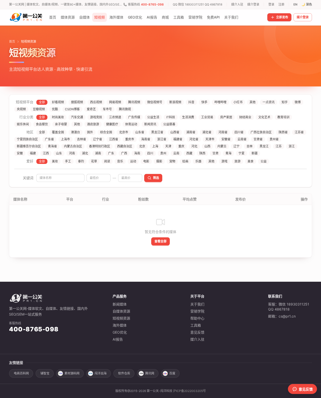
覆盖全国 (58, 132)
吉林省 (81, 139)
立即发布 (282, 17)
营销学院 (195, 17)
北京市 (123, 132)
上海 (155, 146)
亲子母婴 (61, 124)
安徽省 (225, 139)
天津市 (209, 139)
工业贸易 (207, 117)
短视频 (99, 17)
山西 (207, 146)
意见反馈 (197, 332)
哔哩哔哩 (220, 102)
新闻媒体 (120, 304)
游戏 (224, 161)
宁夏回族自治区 (27, 139)
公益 (264, 161)
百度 (172, 373)
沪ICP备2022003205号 (189, 391)
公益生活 (153, 117)
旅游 (237, 161)
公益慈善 (169, 124)
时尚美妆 (58, 117)
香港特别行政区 (99, 146)
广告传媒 (134, 117)
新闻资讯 (150, 124)
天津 (168, 146)
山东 (59, 153)
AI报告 (152, 17)
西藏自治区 (124, 146)
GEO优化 (135, 17)
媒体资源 (68, 17)
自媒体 (84, 17)
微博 (298, 102)
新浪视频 (175, 102)
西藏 (189, 153)
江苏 (279, 146)
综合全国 (106, 132)
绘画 (185, 161)
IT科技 (170, 117)
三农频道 (115, 117)
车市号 (107, 109)
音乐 (120, 161)
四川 (150, 153)
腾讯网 (149, 373)
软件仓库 (124, 373)
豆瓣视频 (39, 109)
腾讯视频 (134, 102)
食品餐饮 (42, 124)
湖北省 (206, 132)
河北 (194, 146)
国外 (90, 132)
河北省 (193, 139)
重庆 (181, 146)
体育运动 (131, 124)
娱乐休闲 (23, 124)
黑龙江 (264, 146)
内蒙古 (221, 146)
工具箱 (178, 17)
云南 (176, 153)
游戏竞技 (96, 117)
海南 (137, 153)
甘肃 (215, 153)
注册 (281, 4)
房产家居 (226, 117)
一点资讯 (269, 102)
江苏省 (299, 132)
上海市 (65, 139)
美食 (251, 161)
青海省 (52, 146)
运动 (133, 161)
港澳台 (75, 132)
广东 (111, 153)
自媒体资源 (121, 311)
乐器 (198, 161)
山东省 (139, 132)
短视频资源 (121, 318)
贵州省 (274, 139)
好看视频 (58, 102)
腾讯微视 (125, 109)
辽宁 (236, 146)
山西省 (174, 132)
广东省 (49, 139)
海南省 (145, 139)
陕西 (202, 153)
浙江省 (161, 139)
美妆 (55, 161)
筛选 (156, 178)
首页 (52, 17)
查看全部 (160, 241)
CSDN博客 (72, 109)
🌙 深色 (306, 4)
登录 (271, 4)
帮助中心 (197, 318)
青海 (228, 153)
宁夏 (241, 153)
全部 (42, 102)
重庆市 (129, 139)
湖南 (98, 153)
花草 (94, 161)
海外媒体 (116, 17)
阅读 (107, 161)
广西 (124, 153)
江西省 (113, 139)
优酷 (55, 109)
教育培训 (283, 117)
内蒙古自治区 (73, 146)
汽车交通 (77, 117)
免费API (213, 17)
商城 (165, 17)
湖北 (85, 153)
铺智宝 (44, 373)
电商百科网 (21, 373)
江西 (46, 153)
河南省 (222, 132)
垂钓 (81, 161)
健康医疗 (112, 124)
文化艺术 (264, 117)
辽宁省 (97, 139)
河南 (72, 153)
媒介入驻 (237, 4)
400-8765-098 (152, 4)
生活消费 (188, 117)
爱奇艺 (91, 109)
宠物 (172, 161)
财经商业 (245, 117)
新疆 (255, 153)
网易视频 (115, 102)
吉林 (250, 146)
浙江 (292, 146)
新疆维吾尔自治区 (29, 146)
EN (295, 4)
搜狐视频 (77, 102)
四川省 (239, 132)
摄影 (159, 161)
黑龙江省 (157, 132)
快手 (204, 102)
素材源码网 (71, 373)
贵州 (163, 153)
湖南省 (190, 132)
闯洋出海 (101, 373)
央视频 (21, 109)
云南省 (242, 139)
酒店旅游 (93, 124)
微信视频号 (154, 102)
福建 (33, 153)
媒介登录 (253, 4)
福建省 (177, 139)
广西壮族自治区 (261, 132)
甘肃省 (258, 139)
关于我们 (231, 17)
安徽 (20, 153)
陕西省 (283, 132)
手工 (68, 161)
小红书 (238, 102)
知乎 (285, 102)
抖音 (191, 102)
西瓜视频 (96, 102)
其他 (253, 102)
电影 (146, 161)
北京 (142, 146)
